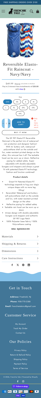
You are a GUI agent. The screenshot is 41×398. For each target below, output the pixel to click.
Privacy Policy (20, 350)
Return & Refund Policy (20, 354)
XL (14, 107)
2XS (7, 102)
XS (17, 102)
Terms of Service (20, 368)
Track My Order (21, 328)
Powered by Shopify (30, 377)
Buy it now (20, 132)
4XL (20, 113)
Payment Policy (20, 363)
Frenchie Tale (15, 377)
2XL (23, 107)
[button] (3, 11)
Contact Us (20, 333)
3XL (33, 107)
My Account (20, 324)
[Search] (31, 11)
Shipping (17, 84)
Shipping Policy (20, 359)
